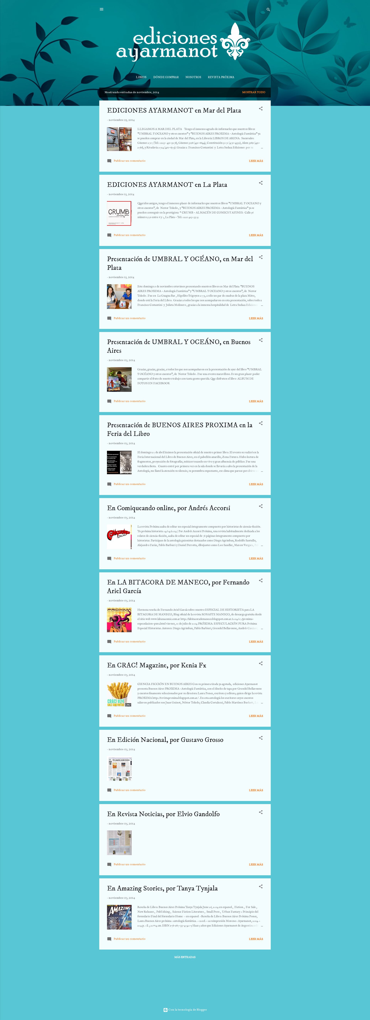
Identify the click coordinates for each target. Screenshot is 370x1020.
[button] (260, 109)
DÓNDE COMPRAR (166, 77)
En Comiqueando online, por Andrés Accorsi (168, 508)
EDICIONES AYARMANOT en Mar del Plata (174, 110)
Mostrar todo (253, 92)
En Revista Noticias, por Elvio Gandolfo (163, 814)
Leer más (256, 161)
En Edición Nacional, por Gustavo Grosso (165, 740)
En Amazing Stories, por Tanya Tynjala (162, 888)
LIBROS (141, 77)
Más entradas (185, 957)
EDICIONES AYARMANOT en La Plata (167, 185)
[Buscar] (268, 10)
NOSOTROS (193, 77)
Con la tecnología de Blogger (187, 1010)
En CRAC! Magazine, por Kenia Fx (156, 665)
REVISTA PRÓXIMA (221, 77)
